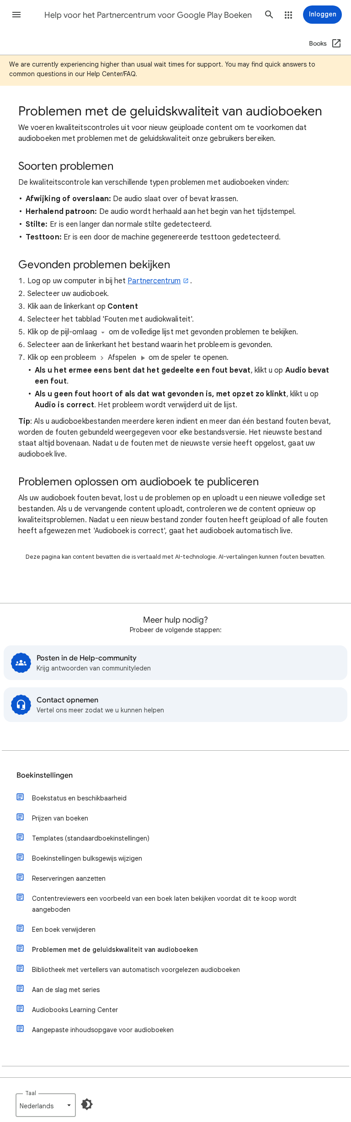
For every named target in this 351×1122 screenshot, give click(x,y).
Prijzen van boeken (60, 818)
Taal (30, 1093)
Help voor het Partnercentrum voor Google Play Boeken (148, 15)
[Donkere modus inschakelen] (87, 1104)
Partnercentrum (154, 281)
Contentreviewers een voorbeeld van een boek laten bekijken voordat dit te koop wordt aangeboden (164, 904)
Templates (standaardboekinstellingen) (90, 838)
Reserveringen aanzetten (69, 878)
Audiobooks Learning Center (75, 1010)
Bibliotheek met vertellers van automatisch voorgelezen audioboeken (136, 970)
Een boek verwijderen (64, 929)
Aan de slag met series (66, 990)
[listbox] (46, 1105)
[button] (16, 15)
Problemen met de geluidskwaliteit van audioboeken (115, 949)
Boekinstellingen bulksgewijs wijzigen (87, 858)
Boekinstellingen (44, 775)
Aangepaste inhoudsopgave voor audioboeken (103, 1030)
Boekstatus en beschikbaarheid (79, 798)
